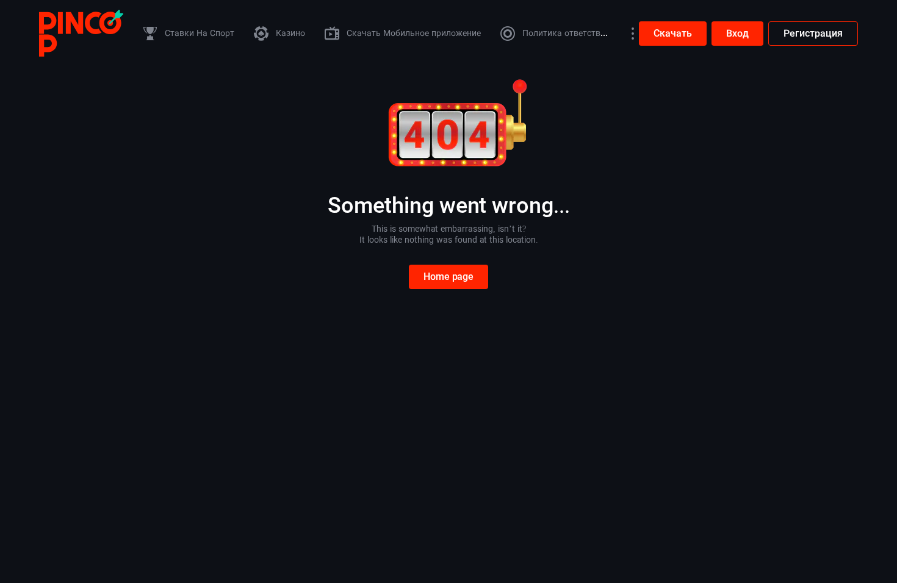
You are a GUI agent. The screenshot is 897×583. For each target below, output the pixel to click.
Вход (737, 33)
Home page (448, 276)
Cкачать (673, 33)
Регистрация (813, 33)
